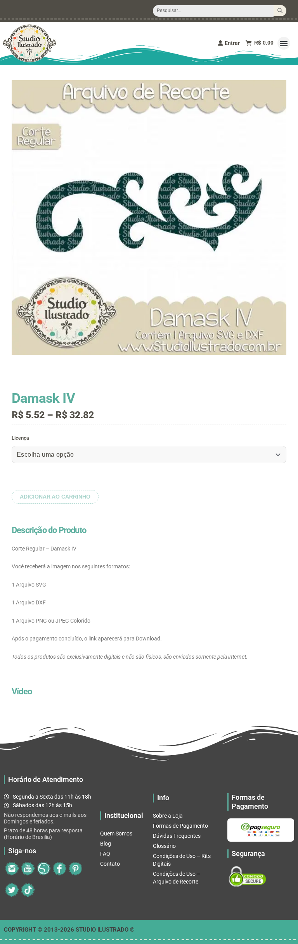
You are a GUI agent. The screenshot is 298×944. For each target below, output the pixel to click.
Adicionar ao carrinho (55, 497)
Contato (110, 864)
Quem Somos (116, 833)
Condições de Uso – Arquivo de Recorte (176, 878)
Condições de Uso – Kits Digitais (182, 860)
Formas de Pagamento (180, 826)
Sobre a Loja (168, 816)
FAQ (105, 854)
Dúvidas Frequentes (177, 836)
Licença (20, 438)
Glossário (164, 846)
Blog (105, 843)
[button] (283, 43)
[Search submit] (280, 10)
